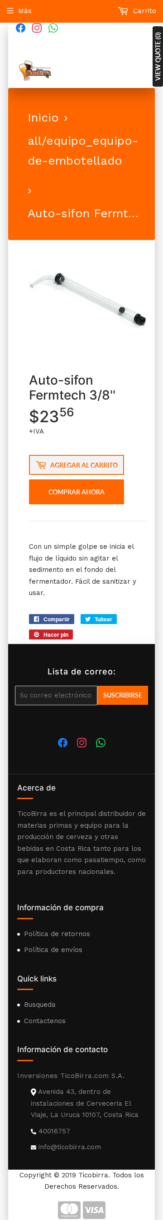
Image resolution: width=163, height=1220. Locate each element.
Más (25, 11)
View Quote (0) (158, 56)
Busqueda (40, 1004)
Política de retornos (57, 934)
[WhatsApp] (53, 28)
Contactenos (45, 1021)
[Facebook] (20, 28)
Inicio (43, 117)
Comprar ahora (76, 492)
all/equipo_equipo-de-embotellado (83, 150)
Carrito (143, 11)
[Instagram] (37, 28)
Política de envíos (53, 950)
